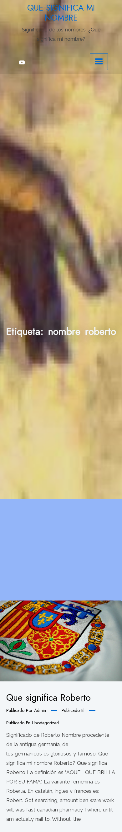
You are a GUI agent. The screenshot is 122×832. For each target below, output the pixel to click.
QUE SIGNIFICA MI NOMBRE (61, 13)
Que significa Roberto (48, 697)
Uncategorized (45, 723)
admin (40, 710)
